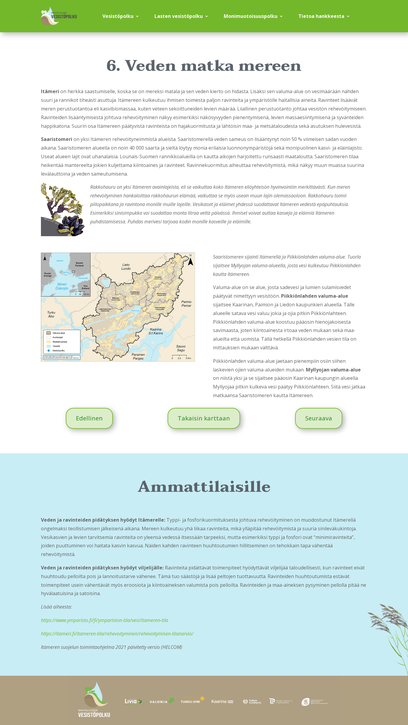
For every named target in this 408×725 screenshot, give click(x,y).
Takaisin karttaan (204, 418)
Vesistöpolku (118, 16)
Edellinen (89, 418)
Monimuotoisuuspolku (250, 16)
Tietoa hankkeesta (321, 16)
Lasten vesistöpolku (178, 16)
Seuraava (318, 418)
